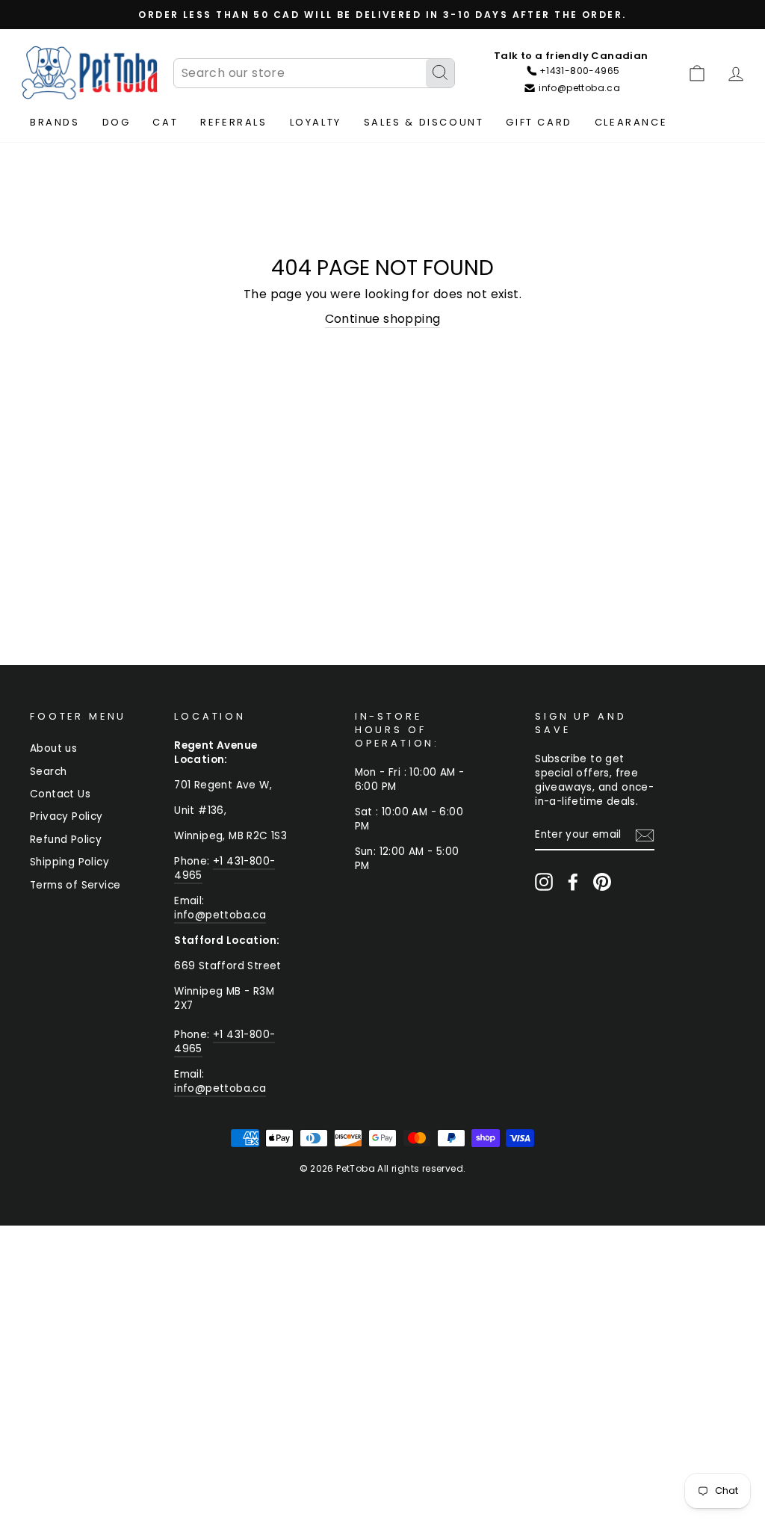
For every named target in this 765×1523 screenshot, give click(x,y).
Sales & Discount (424, 122)
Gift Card (539, 122)
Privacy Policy (66, 816)
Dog (116, 122)
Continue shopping (383, 319)
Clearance (631, 122)
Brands (55, 122)
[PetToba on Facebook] (573, 882)
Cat (165, 122)
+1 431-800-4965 (224, 868)
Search (48, 771)
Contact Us (60, 794)
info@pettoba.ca (220, 915)
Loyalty (315, 122)
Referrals (233, 122)
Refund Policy (66, 839)
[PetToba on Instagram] (544, 882)
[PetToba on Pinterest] (602, 882)
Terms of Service (75, 885)
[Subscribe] (644, 835)
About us (53, 748)
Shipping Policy (69, 862)
